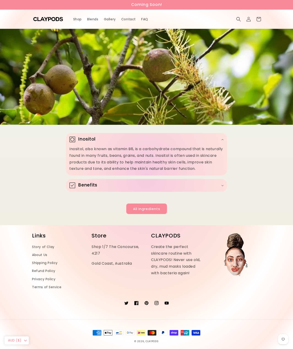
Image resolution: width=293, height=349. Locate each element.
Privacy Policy (43, 279)
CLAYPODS (152, 341)
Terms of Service (47, 287)
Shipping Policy (45, 263)
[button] (238, 19)
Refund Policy (43, 271)
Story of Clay (43, 247)
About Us (39, 255)
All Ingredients (146, 208)
